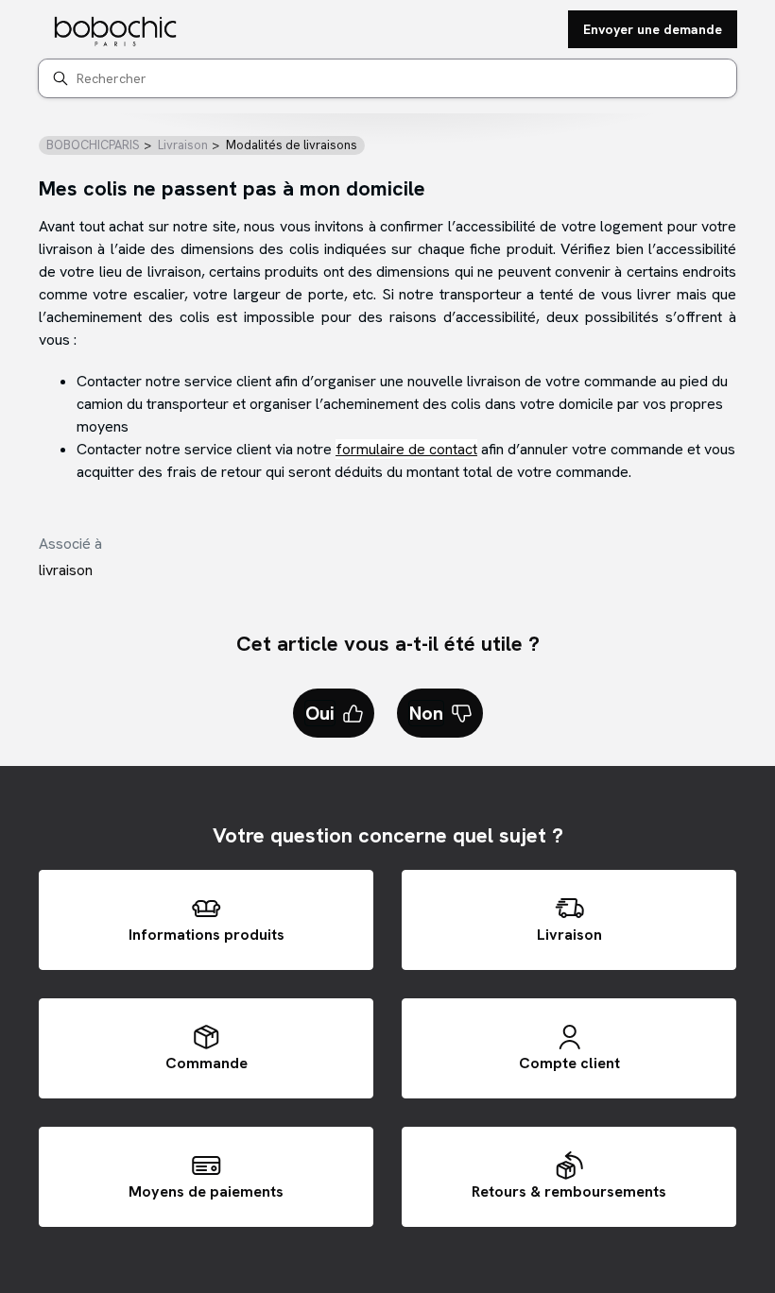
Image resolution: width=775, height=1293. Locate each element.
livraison (66, 570)
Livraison (183, 145)
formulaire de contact (406, 449)
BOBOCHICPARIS (93, 145)
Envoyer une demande (652, 29)
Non (426, 713)
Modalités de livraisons (291, 145)
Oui (320, 713)
